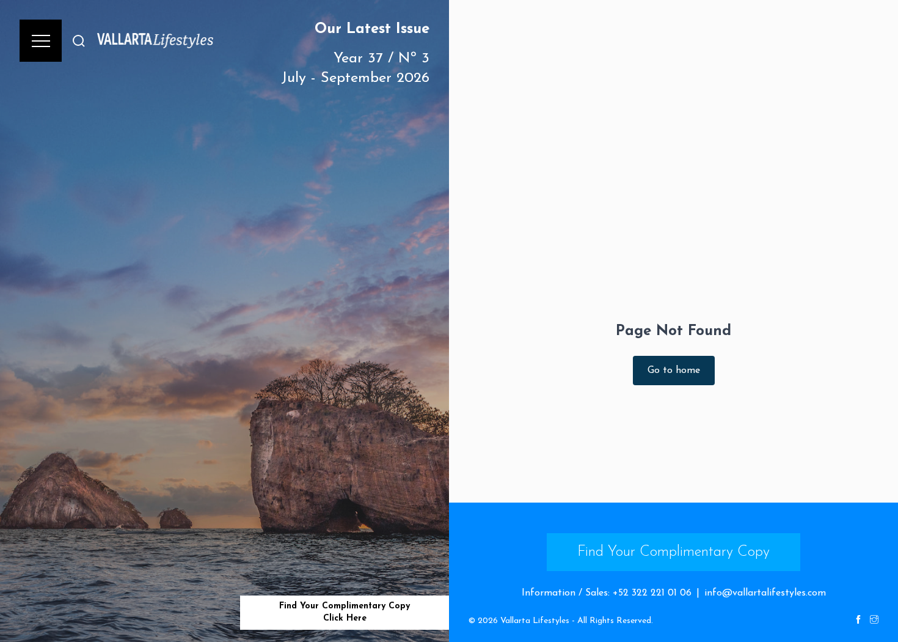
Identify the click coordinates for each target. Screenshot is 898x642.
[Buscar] (79, 41)
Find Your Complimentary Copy (673, 552)
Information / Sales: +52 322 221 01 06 (607, 593)
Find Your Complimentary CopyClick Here (344, 612)
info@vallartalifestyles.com (765, 593)
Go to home (674, 370)
